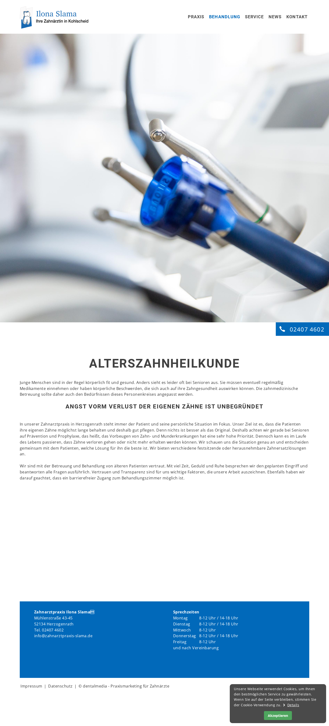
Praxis (196, 16)
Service (254, 16)
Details (293, 705)
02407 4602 (307, 329)
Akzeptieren (278, 715)
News (275, 16)
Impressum (31, 686)
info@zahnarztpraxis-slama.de (63, 635)
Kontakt (297, 16)
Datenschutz (60, 686)
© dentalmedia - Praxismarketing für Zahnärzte (124, 686)
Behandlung (224, 16)
